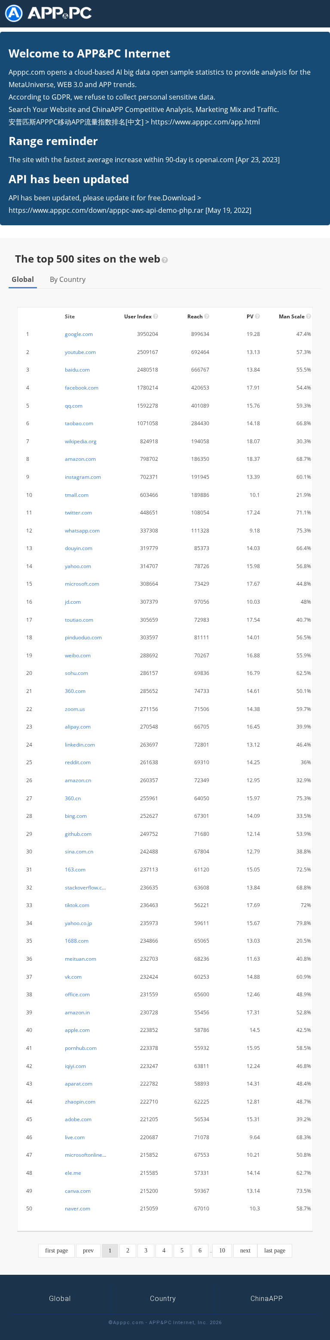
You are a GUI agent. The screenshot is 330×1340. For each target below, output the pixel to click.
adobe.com (78, 1119)
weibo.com (78, 655)
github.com (78, 834)
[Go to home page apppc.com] (51, 13)
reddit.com (78, 762)
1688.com (77, 940)
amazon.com (80, 459)
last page (274, 1250)
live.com (75, 1137)
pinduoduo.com (83, 637)
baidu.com (77, 369)
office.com (77, 994)
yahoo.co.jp (78, 923)
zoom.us (75, 709)
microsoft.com (82, 583)
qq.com (73, 405)
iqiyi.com (75, 1066)
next (245, 1250)
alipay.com (78, 726)
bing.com (76, 816)
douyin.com (78, 548)
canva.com (78, 1191)
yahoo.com (78, 566)
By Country (68, 279)
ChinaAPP (267, 1299)
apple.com (77, 1030)
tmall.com (77, 495)
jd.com (73, 601)
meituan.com (80, 958)
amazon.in (77, 1012)
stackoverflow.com (87, 887)
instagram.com (83, 477)
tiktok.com (77, 905)
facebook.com (81, 387)
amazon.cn (78, 780)
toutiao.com (79, 619)
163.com (75, 869)
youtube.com (80, 352)
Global (23, 279)
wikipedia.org (81, 441)
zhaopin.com (80, 1101)
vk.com (73, 976)
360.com (75, 691)
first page (56, 1250)
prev (88, 1250)
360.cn (73, 798)
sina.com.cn (79, 851)
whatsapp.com (82, 530)
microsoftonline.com (89, 1155)
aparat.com (78, 1083)
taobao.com (79, 423)
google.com (79, 334)
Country (163, 1299)
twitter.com (78, 512)
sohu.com (76, 673)
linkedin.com (80, 744)
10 (222, 1250)
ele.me (73, 1173)
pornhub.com (81, 1048)
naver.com (77, 1208)
